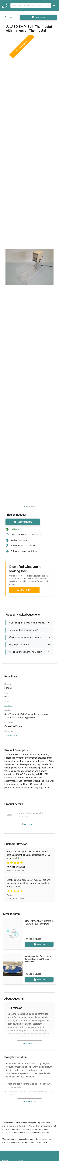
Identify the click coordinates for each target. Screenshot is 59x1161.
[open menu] (54, 5)
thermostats (10, 735)
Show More (27, 824)
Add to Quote (39, 17)
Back (10, 17)
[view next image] (50, 507)
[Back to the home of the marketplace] (5, 5)
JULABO (8, 705)
